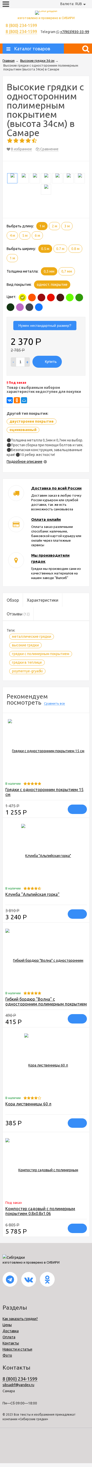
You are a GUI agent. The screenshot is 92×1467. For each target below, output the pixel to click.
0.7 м (60, 249)
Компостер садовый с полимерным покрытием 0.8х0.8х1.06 (40, 1211)
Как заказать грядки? (20, 1319)
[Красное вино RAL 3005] (41, 297)
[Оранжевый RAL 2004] (32, 297)
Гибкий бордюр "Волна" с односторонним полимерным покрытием (46, 1001)
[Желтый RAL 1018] (22, 297)
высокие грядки (25, 645)
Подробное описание (24, 462)
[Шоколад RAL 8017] (60, 297)
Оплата (9, 1337)
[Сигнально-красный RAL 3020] (51, 297)
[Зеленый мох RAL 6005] (10, 307)
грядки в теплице (27, 662)
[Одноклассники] (17, 400)
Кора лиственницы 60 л (28, 1104)
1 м (42, 226)
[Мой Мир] (24, 400)
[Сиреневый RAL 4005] (20, 307)
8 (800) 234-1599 (21, 31)
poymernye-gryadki (27, 671)
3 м (67, 226)
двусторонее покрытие (31, 421)
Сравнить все (54, 703)
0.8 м (75, 249)
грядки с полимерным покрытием (40, 654)
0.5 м (45, 249)
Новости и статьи (17, 1349)
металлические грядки (31, 636)
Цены (7, 1325)
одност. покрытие (52, 285)
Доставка (11, 1331)
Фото (7, 1355)
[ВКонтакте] (10, 400)
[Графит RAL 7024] (29, 307)
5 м (25, 235)
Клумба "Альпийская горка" (32, 894)
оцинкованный (23, 430)
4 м (12, 235)
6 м (37, 235)
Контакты (11, 1343)
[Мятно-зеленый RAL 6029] (79, 297)
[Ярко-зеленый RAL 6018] (70, 297)
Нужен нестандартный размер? (44, 325)
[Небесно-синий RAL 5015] (39, 307)
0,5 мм (49, 271)
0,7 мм (66, 271)
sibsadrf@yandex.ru (18, 1385)
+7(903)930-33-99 (74, 32)
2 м (54, 226)
